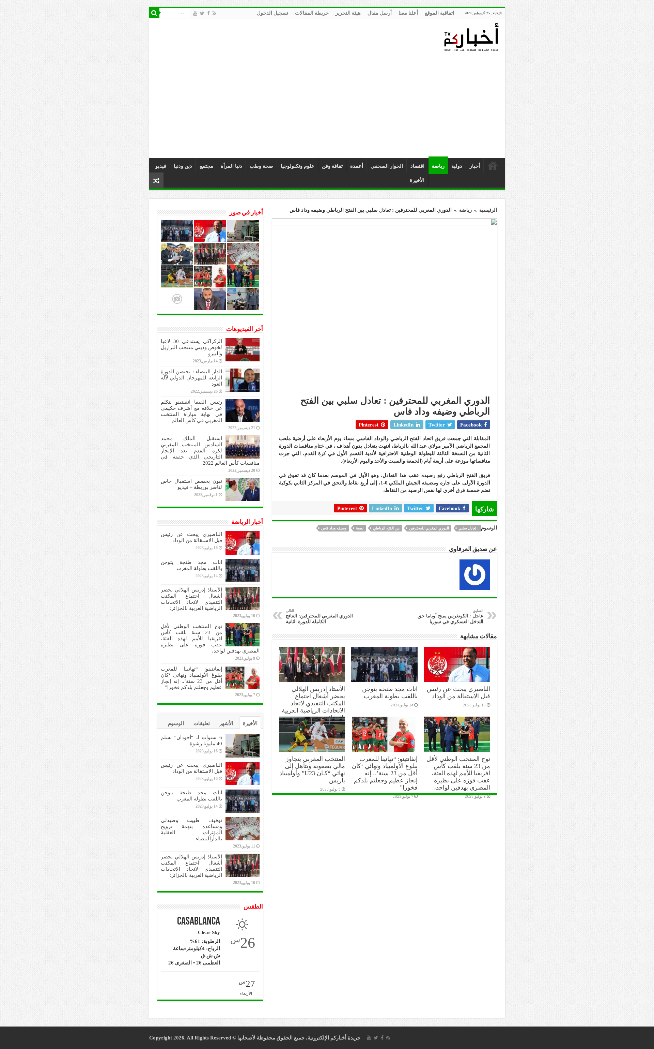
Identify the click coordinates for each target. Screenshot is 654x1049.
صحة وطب (261, 166)
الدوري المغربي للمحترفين (429, 528)
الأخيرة (417, 180)
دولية (456, 166)
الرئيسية (493, 165)
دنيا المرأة (231, 166)
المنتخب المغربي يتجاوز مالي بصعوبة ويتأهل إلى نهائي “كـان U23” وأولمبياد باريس (312, 769)
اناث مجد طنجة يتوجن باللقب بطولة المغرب (390, 693)
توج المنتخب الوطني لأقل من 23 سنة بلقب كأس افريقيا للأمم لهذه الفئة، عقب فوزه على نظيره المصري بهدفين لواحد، (458, 773)
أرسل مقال (380, 13)
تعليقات (201, 723)
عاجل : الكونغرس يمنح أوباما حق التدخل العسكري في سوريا (450, 616)
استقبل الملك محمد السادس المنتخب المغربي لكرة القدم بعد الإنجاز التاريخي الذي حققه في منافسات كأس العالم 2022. (210, 451)
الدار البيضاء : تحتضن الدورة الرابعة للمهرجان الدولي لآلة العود (191, 378)
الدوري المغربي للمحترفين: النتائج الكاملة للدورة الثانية (319, 616)
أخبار (475, 166)
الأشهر (226, 723)
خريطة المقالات (312, 13)
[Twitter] (202, 13)
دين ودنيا (183, 166)
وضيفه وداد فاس (333, 528)
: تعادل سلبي (468, 528)
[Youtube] (195, 13)
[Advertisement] (329, 105)
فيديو (160, 166)
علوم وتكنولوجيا (297, 166)
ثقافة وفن (332, 166)
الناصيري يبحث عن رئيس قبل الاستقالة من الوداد (458, 693)
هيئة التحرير (348, 13)
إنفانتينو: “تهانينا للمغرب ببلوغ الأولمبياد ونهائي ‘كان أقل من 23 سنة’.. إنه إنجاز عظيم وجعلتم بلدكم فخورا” (385, 773)
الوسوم (176, 723)
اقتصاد (417, 166)
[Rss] (214, 13)
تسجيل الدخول (272, 13)
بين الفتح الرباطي (386, 528)
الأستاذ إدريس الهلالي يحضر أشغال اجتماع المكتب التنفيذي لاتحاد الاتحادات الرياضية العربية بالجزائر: (313, 703)
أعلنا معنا (408, 13)
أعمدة (356, 166)
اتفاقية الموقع (439, 13)
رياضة (438, 166)
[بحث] (154, 13)
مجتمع (206, 166)
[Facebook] (208, 13)
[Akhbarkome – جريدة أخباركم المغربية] (471, 37)
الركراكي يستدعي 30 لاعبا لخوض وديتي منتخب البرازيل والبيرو (191, 347)
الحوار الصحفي (387, 166)
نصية (359, 528)
